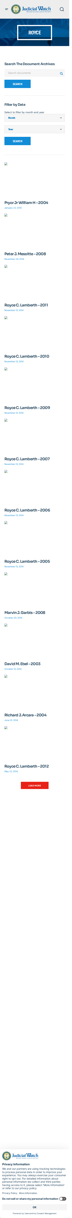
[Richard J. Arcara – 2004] (34, 692)
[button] (6, 9)
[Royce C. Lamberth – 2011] (34, 282)
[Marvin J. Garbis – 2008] (34, 589)
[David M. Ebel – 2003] (34, 641)
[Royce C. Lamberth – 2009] (34, 384)
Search (17, 84)
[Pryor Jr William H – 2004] (34, 179)
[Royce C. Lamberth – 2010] (34, 333)
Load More (34, 785)
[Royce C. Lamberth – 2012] (34, 743)
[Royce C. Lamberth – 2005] (34, 538)
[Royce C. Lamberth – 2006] (34, 487)
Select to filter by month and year (24, 112)
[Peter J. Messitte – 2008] (34, 231)
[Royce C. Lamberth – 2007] (34, 436)
